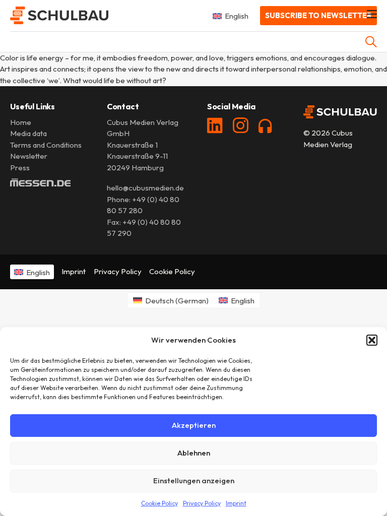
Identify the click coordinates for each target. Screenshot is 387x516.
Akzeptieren (194, 425)
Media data (28, 133)
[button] (372, 340)
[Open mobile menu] (372, 14)
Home (20, 122)
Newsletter (28, 156)
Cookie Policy (159, 503)
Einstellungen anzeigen (193, 480)
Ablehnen (193, 453)
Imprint (236, 503)
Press (20, 167)
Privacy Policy (202, 503)
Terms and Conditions (46, 145)
